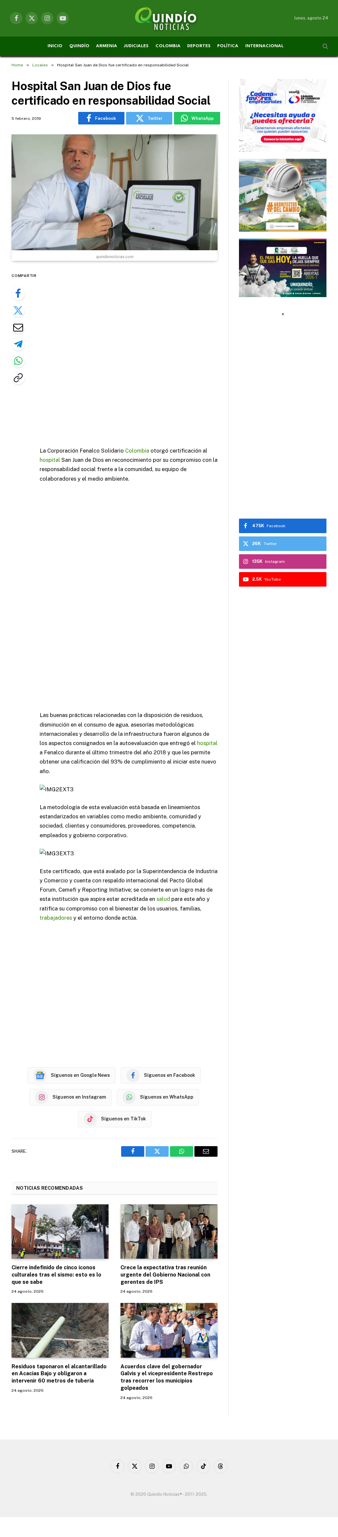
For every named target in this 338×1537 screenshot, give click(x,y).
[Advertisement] (143, 354)
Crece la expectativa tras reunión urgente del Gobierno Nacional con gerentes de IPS (165, 1274)
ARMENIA (106, 46)
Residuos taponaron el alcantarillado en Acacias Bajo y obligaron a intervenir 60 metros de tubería (59, 1373)
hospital (50, 460)
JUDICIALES (136, 46)
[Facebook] (18, 293)
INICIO (55, 46)
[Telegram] (18, 344)
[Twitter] (18, 310)
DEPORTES (199, 46)
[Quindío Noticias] (169, 18)
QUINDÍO (79, 46)
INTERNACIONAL (264, 46)
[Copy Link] (18, 377)
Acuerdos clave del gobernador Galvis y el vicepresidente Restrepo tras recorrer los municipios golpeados (166, 1377)
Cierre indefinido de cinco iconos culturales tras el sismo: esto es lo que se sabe (56, 1274)
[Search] (324, 46)
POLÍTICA (227, 46)
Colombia (137, 450)
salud (163, 899)
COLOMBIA (168, 46)
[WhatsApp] (18, 360)
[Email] (18, 327)
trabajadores (56, 917)
